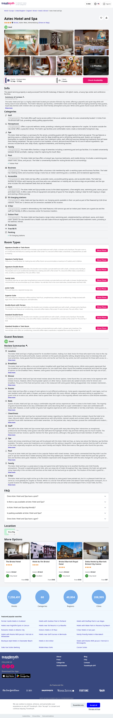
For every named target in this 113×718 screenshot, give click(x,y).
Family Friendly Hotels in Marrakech (90, 634)
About (58, 657)
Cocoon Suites (82, 647)
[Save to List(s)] (101, 18)
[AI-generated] (18, 118)
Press (58, 660)
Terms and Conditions (48, 716)
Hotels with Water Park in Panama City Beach (93, 625)
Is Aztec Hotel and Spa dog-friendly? (21, 507)
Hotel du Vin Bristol (41, 561)
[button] (69, 80)
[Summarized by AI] (16, 99)
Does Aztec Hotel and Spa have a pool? (22, 496)
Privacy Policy (36, 716)
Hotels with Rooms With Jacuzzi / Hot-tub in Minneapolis (93, 642)
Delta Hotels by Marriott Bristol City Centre (95, 562)
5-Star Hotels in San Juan (86, 630)
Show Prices (101, 250)
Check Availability (95, 80)
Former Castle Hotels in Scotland (13, 621)
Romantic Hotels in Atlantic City (12, 630)
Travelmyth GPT (90, 665)
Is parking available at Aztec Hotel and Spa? (24, 513)
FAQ (85, 660)
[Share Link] (106, 18)
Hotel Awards (61, 665)
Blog (85, 657)
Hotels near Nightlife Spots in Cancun (15, 625)
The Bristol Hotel (13, 561)
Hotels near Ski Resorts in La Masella (52, 625)
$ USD (88, 4)
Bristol (16, 23)
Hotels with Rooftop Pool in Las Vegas (90, 621)
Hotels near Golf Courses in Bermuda (52, 634)
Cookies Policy (26, 716)
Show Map (11, 532)
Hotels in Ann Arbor (46, 641)
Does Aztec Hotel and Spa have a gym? (22, 519)
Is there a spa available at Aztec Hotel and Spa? (25, 502)
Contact (87, 662)
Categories (60, 662)
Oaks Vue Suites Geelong (10, 647)
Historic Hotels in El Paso (48, 630)
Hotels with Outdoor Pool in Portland (52, 621)
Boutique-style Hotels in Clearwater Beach (16, 641)
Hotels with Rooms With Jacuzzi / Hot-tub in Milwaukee (17, 635)
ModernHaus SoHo (46, 647)
